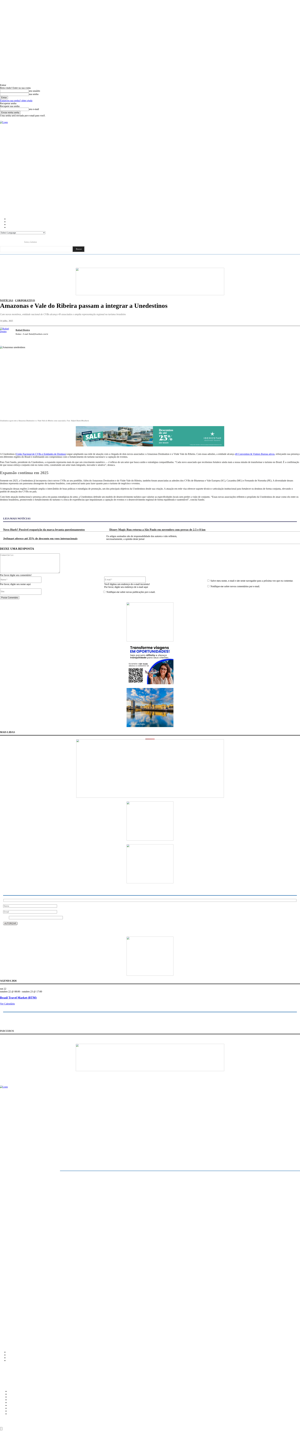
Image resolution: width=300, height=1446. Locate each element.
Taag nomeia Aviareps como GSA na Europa (19, 1312)
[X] (261, 333)
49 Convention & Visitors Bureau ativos (255, 454)
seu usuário (34, 91)
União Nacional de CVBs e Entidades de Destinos (41, 454)
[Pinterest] (272, 333)
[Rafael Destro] (6, 333)
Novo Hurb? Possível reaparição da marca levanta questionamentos (44, 529)
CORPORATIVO (25, 300)
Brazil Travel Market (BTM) (18, 997)
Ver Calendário (7, 1003)
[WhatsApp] (283, 333)
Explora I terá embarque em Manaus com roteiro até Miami (26, 1319)
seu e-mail (34, 109)
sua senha (33, 94)
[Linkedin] (14, 241)
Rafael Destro (23, 330)
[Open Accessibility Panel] (1, 1428)
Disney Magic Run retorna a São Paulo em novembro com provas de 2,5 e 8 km (157, 529)
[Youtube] (20, 241)
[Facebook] (2, 241)
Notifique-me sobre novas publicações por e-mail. (130, 592)
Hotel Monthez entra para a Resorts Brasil (18, 1325)
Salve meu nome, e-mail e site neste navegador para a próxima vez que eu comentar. (251, 580)
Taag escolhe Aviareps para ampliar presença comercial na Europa (29, 1306)
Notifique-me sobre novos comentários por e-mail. (235, 586)
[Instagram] (8, 241)
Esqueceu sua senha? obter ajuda (16, 100)
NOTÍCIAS (6, 300)
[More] (294, 333)
